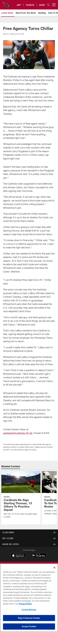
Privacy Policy (25, 604)
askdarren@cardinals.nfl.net (17, 433)
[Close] (54, 567)
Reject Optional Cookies (29, 618)
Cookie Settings (29, 609)
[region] (29, 597)
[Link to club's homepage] (6, 3)
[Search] (48, 5)
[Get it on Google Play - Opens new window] (39, 557)
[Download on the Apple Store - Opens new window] (18, 555)
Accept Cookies (29, 626)
